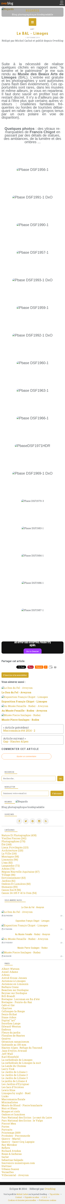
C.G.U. (44, 1197)
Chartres (7, 1008)
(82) (7, 862)
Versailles (8, 1172)
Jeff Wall (7, 1053)
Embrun (6, 1029)
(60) (16, 883)
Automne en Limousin (15, 984)
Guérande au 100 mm (14, 1044)
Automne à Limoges (14, 980)
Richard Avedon (11, 1150)
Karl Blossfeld (10, 1056)
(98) (10, 856)
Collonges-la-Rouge (13, 1011)
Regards (32, 10)
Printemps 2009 (11, 1132)
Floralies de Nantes (13, 1035)
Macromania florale (13, 1099)
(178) (13, 841)
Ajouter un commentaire (26, 756)
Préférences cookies (47, 1200)
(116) (9, 853)
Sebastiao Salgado (12, 1160)
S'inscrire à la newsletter (15, 675)
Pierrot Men (9, 1123)
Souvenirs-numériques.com (18, 1163)
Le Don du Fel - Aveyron (32, 907)
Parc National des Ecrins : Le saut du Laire (27, 1117)
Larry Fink (8, 1068)
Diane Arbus (9, 1017)
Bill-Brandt (8, 996)
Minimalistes (10, 1102)
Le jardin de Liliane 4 (14, 1081)
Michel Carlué (22, 1194)
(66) (8, 874)
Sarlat (5, 1156)
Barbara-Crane (10, 987)
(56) (11, 889)
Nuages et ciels (11, 1111)
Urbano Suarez (10, 1169)
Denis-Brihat (9, 1014)
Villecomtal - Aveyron (15, 1175)
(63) (14, 877)
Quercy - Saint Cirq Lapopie (18, 1141)
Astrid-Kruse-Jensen (14, 977)
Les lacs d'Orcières (13, 1087)
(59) (10, 886)
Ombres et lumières (13, 1114)
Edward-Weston (11, 1026)
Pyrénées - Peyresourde (16, 1135)
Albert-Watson (11, 968)
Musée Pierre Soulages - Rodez (32, 947)
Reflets (6, 1147)
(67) (20, 871)
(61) (8, 880)
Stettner (7, 1166)
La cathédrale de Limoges (17, 1059)
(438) (19, 835)
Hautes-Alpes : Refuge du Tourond (22, 1047)
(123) (15, 847)
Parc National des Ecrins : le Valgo (22, 1120)
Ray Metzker (9, 1144)
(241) (14, 838)
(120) (12, 850)
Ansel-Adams (10, 971)
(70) (8, 868)
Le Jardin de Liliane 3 (15, 1078)
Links (5, 1096)
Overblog (50, 1188)
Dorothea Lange (11, 1023)
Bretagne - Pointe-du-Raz (17, 1002)
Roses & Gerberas (12, 1153)
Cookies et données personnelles (22, 1200)
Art (32, 29)
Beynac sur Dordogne (14, 993)
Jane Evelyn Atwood (14, 1050)
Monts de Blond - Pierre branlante (22, 1105)
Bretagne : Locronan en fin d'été (21, 999)
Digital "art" (9, 1020)
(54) (19, 893)
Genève (6, 1038)
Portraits (7, 1129)
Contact (18, 1197)
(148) (6, 844)
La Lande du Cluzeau (14, 1065)
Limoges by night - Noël (16, 1093)
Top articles (54, 1194)
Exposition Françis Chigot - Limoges (32, 920)
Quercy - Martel (11, 1138)
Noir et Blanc (9, 1108)
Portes (5, 1126)
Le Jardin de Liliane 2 (15, 1075)
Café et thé (8, 1005)
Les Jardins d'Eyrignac (15, 1084)
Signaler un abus (32, 1197)
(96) (10, 859)
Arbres (6, 974)
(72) (11, 865)
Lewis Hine (8, 1090)
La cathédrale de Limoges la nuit (21, 1062)
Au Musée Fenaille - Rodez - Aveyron (32, 934)
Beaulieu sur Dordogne (15, 990)
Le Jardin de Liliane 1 (14, 1072)
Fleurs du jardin (11, 1032)
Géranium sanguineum (15, 1041)
